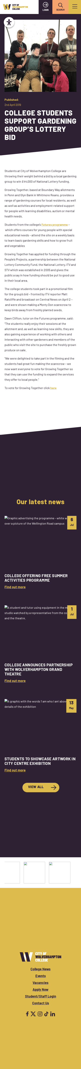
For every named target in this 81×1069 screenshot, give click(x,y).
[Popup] (74, 7)
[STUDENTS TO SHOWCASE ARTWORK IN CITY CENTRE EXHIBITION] (40, 736)
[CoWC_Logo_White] (40, 957)
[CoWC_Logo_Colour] (15, 7)
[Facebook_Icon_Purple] (27, 1014)
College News (40, 969)
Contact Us (40, 1003)
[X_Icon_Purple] (33, 1014)
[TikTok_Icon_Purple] (46, 1014)
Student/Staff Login (40, 996)
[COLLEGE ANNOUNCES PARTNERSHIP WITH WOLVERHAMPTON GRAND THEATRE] (40, 644)
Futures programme (54, 224)
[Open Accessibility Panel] (9, 22)
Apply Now (40, 990)
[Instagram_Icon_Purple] (40, 1014)
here (53, 388)
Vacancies (40, 983)
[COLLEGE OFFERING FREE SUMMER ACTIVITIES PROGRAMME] (40, 553)
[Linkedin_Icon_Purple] (52, 1014)
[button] (60, 5)
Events (40, 976)
